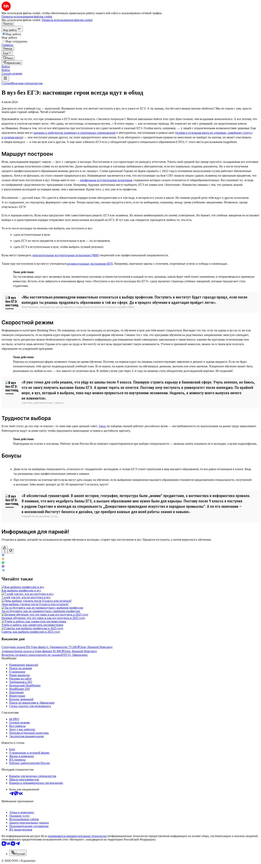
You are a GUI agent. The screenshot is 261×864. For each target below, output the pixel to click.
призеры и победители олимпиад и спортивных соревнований (74, 132)
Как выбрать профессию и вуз (21, 590)
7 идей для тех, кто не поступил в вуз (26, 597)
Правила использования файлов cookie (67, 20)
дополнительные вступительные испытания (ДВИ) (65, 255)
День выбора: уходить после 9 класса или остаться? (35, 604)
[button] (6, 66)
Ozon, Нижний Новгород (95, 647)
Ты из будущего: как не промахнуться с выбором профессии (41, 611)
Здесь (102, 426)
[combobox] (17, 853)
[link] (8, 57)
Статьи (6, 83)
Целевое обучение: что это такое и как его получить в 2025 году (43, 618)
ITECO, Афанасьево (74, 654)
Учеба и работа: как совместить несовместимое (32, 624)
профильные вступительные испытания (106, 180)
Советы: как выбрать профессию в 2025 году (31, 631)
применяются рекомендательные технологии (77, 836)
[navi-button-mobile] (5, 78)
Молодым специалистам (27, 83)
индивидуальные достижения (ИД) (90, 263)
